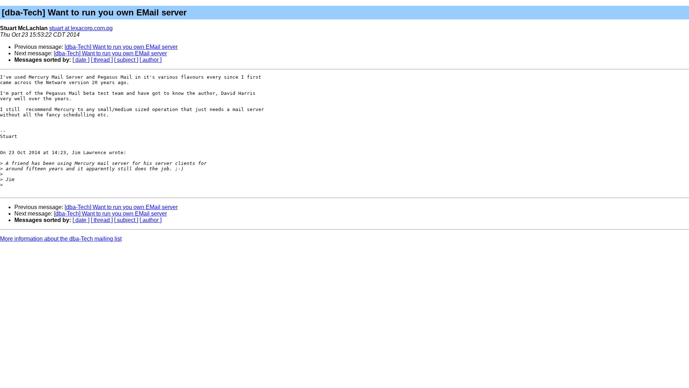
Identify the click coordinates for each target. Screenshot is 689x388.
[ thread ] (102, 60)
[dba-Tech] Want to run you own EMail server (121, 47)
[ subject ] (126, 60)
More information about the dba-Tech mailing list (61, 239)
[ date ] (80, 60)
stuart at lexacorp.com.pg (81, 28)
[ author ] (150, 60)
